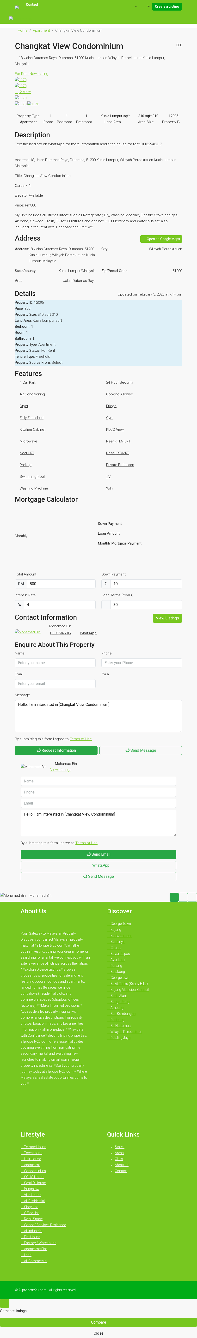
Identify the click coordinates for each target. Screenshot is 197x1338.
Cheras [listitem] (115, 948)
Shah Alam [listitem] (118, 996)
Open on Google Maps (163, 239)
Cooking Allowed (119, 394)
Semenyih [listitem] (117, 942)
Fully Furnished (31, 418)
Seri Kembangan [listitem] (122, 1014)
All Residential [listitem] (34, 1201)
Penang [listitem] (116, 966)
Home (23, 30)
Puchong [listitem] (117, 1020)
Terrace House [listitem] (34, 1147)
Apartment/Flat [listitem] (35, 1249)
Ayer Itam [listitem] (117, 960)
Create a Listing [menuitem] (167, 6)
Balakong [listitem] (117, 972)
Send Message (142, 750)
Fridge (111, 406)
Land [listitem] (27, 1255)
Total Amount (25, 574)
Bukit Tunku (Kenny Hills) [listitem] (129, 984)
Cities (119, 1159)
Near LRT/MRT (117, 453)
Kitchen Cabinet (32, 429)
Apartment (41, 30)
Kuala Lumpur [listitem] (121, 936)
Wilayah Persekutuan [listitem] (126, 1032)
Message (22, 695)
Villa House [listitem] (32, 1195)
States (119, 1147)
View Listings (167, 618)
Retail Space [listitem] (33, 1219)
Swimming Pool (32, 476)
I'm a (105, 674)
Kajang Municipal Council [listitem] (129, 990)
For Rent (22, 74)
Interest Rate (25, 595)
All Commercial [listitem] (35, 1261)
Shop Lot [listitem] (30, 1207)
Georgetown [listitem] (119, 978)
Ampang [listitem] (116, 1008)
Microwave (28, 441)
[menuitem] (145, 6)
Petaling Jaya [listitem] (120, 1038)
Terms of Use (81, 739)
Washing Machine (34, 488)
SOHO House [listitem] (33, 1177)
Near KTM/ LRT (118, 441)
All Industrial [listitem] (32, 1231)
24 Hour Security (119, 382)
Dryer (24, 406)
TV (108, 476)
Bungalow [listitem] (31, 1189)
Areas (119, 1153)
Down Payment (113, 574)
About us (122, 1165)
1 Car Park (28, 382)
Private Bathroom (120, 465)
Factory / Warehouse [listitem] (39, 1243)
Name (20, 653)
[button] (173, 32)
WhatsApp (88, 633)
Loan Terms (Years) (117, 595)
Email (19, 674)
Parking (25, 465)
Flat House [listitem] (31, 1237)
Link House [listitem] (32, 1159)
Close (99, 1333)
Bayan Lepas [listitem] (120, 954)
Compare (98, 1322)
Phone (106, 653)
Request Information (58, 750)
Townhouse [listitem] (32, 1153)
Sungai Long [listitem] (119, 1002)
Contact (121, 1171)
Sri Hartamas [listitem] (120, 1026)
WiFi (109, 488)
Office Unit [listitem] (31, 1213)
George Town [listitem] (120, 924)
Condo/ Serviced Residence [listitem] (44, 1225)
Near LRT (27, 453)
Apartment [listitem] (31, 1165)
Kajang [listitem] (115, 930)
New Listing (39, 74)
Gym (109, 418)
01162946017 (60, 633)
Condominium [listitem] (34, 1171)
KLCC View (115, 429)
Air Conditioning (32, 394)
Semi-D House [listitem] (34, 1183)
